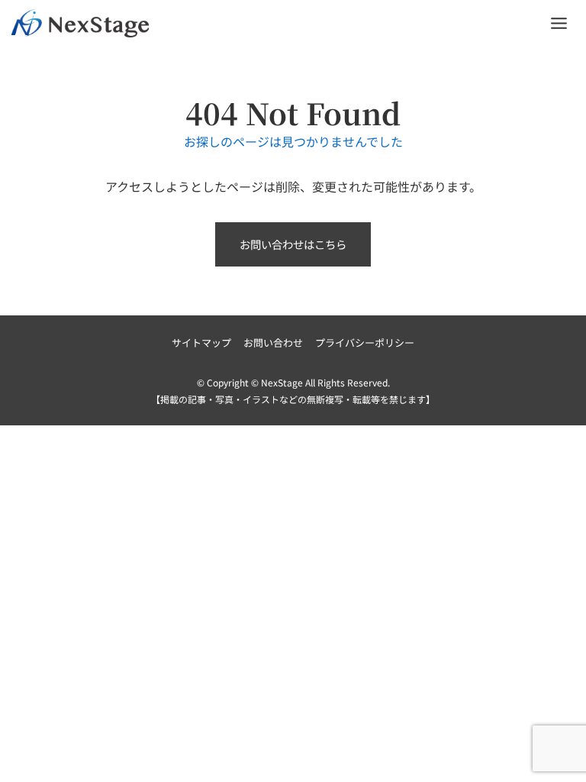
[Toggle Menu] (559, 23)
